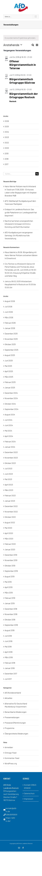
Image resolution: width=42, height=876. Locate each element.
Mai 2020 (8, 528)
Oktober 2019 (10, 565)
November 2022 (11, 511)
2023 (7, 137)
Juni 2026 (9, 312)
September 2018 (11, 625)
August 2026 (10, 301)
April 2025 (9, 371)
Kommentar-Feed (12, 758)
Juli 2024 (8, 420)
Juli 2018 (8, 636)
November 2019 (11, 560)
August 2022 (10, 522)
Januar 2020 (10, 549)
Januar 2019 (10, 603)
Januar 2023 (10, 501)
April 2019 (8, 587)
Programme (9, 728)
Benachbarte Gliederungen (15, 712)
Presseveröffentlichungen (15, 723)
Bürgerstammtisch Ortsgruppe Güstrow (22, 80)
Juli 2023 (8, 468)
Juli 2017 (8, 679)
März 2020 (9, 538)
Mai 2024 (8, 430)
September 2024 (11, 409)
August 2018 (9, 630)
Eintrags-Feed (10, 753)
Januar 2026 (10, 328)
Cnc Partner (9, 264)
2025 (7, 126)
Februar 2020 (10, 544)
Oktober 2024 (10, 404)
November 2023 (11, 457)
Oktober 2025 (10, 344)
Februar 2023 (10, 495)
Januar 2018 (10, 668)
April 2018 (8, 652)
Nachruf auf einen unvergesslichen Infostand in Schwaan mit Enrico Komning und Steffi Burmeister (19, 224)
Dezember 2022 (11, 506)
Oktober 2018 (10, 619)
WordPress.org (11, 763)
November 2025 (11, 339)
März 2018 (9, 657)
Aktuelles (8, 698)
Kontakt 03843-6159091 (30, 786)
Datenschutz (29, 793)
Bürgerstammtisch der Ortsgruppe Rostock (23, 95)
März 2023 (9, 490)
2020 (7, 148)
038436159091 (11, 814)
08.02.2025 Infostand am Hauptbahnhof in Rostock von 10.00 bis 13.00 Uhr (20, 284)
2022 (7, 142)
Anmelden (9, 747)
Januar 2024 (10, 447)
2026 (7, 121)
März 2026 (9, 317)
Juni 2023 (9, 474)
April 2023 (9, 484)
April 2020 (9, 533)
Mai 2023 (8, 479)
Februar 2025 (10, 382)
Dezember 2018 (11, 609)
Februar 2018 (10, 663)
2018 (6, 159)
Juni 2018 (8, 641)
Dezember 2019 (11, 555)
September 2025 (11, 350)
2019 (6, 153)
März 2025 (9, 377)
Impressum (28, 799)
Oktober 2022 (10, 517)
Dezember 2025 (11, 333)
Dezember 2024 (11, 393)
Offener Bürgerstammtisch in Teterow (22, 64)
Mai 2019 (8, 582)
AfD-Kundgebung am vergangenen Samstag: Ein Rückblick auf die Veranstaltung (19, 235)
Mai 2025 (8, 366)
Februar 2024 (10, 441)
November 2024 (11, 398)
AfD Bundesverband (13, 693)
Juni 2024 (9, 425)
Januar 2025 (10, 387)
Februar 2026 (10, 323)
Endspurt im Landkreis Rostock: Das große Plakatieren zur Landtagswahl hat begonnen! (21, 212)
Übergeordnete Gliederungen (16, 733)
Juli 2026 (8, 306)
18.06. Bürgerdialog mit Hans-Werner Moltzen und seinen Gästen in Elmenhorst (21, 255)
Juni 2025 (9, 360)
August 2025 (10, 355)
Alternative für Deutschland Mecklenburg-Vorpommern (16, 705)
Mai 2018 (8, 646)
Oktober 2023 (10, 463)
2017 (6, 164)
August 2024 (10, 414)
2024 (7, 132)
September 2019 (11, 571)
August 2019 (9, 576)
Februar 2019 (10, 598)
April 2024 (9, 436)
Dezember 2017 (11, 673)
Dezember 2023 (11, 452)
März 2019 (9, 592)
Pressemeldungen (12, 717)
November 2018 (11, 614)
